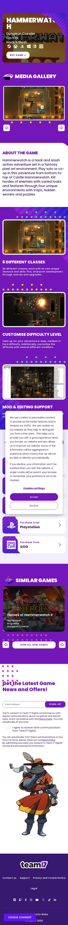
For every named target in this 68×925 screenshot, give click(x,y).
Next (61, 128)
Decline (34, 505)
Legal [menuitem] (34, 888)
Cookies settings (34, 488)
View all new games (34, 644)
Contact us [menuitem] (9, 878)
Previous (6, 128)
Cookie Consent (20, 917)
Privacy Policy (45, 719)
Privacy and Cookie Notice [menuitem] (49, 878)
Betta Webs (41, 914)
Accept (34, 497)
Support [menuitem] (25, 878)
